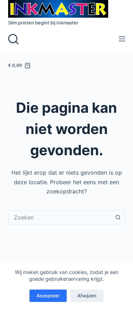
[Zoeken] (13, 39)
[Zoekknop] (118, 217)
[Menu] (122, 39)
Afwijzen (86, 295)
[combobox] (60, 217)
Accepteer (48, 295)
